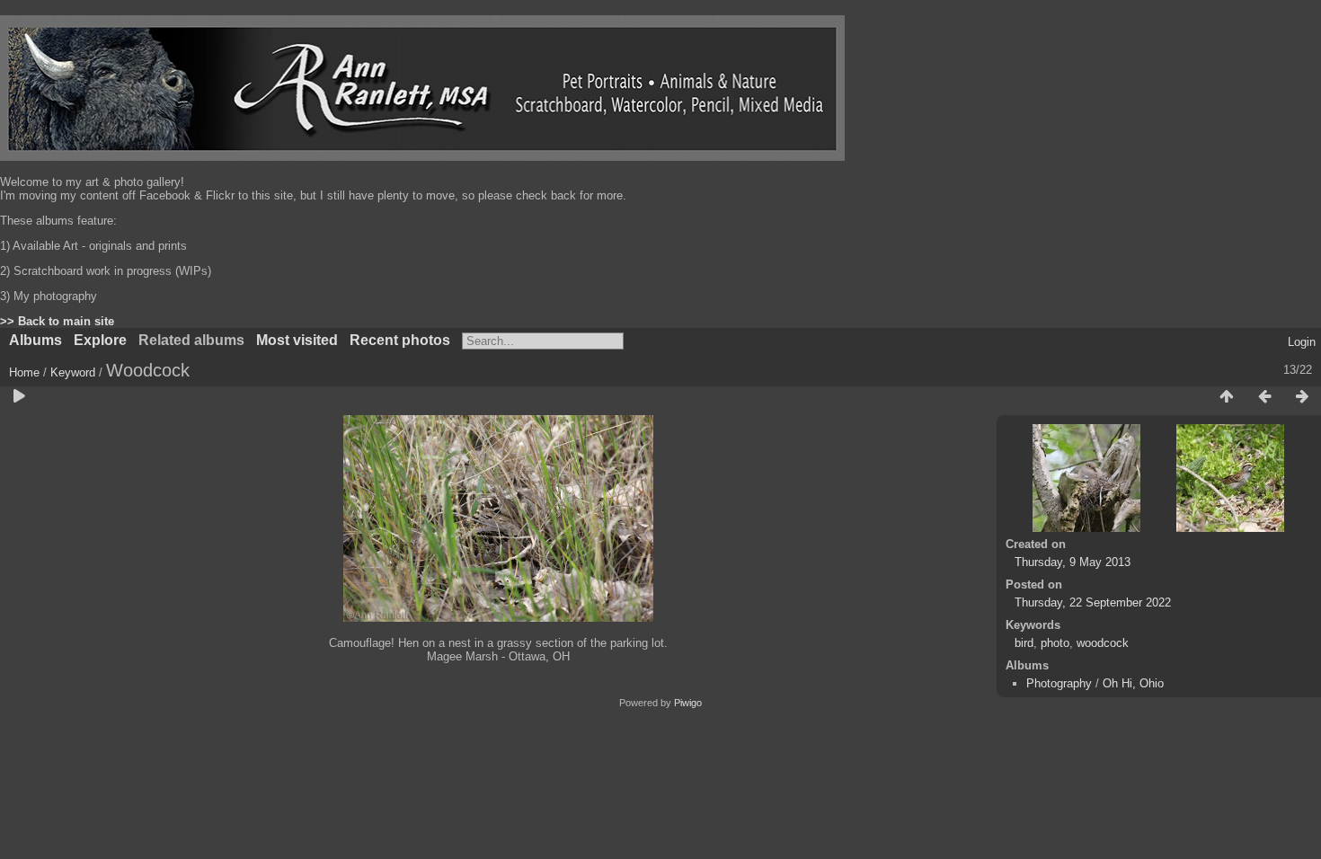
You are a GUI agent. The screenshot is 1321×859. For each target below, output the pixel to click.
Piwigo (688, 702)
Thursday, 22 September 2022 (1093, 602)
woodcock (1103, 643)
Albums (35, 340)
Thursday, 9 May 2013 (1072, 562)
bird (1024, 643)
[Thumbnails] (1227, 397)
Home (24, 372)
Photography (1059, 683)
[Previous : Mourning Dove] (1264, 397)
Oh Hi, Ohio (1133, 683)
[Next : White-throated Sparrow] (1302, 397)
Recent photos (400, 340)
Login (1302, 342)
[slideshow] (19, 397)
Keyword (72, 372)
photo (1055, 643)
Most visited (297, 340)
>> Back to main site (57, 321)
